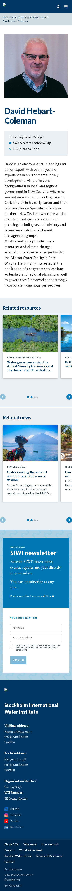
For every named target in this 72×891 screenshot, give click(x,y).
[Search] (58, 6)
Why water (30, 844)
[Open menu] (66, 7)
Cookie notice (13, 869)
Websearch (15, 885)
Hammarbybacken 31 (18, 731)
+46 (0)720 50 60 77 (26, 149)
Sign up (17, 660)
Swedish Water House (18, 856)
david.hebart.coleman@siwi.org (32, 143)
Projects (9, 850)
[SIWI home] (36, 691)
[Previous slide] (3, 397)
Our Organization (36, 17)
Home (6, 17)
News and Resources (49, 856)
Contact (9, 862)
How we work (50, 844)
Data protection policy (18, 874)
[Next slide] (69, 397)
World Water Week (31, 850)
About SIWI (18, 17)
